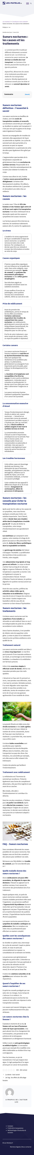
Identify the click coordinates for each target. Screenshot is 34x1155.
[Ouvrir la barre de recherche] (31, 3)
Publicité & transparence (15, 1128)
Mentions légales (15, 1147)
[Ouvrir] (27, 94)
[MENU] (27, 3)
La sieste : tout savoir (12, 1075)
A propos (10, 1126)
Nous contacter (26, 1147)
